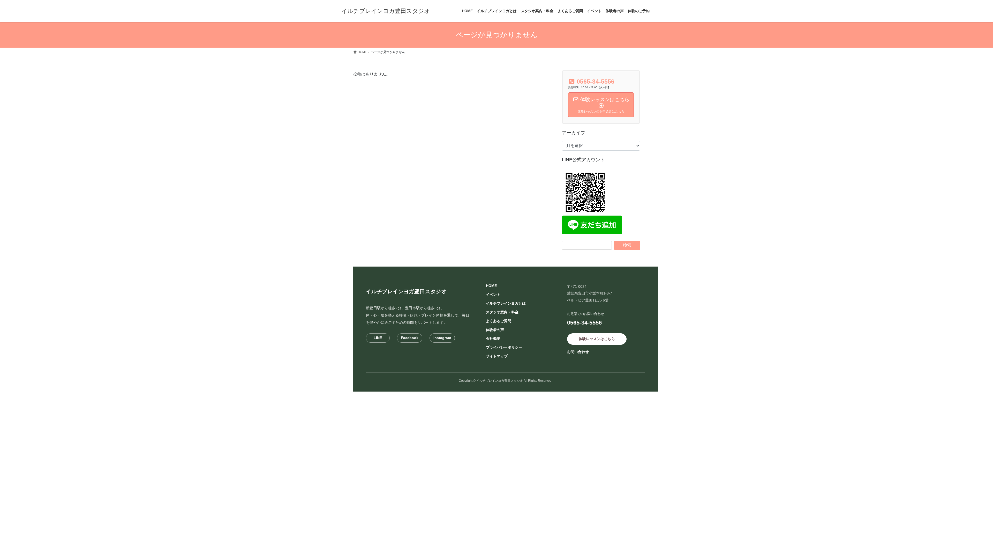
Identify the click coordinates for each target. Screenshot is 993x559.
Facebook (409, 338)
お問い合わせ (578, 352)
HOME (491, 286)
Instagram (442, 338)
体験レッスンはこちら (597, 339)
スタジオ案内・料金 (502, 312)
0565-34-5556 (584, 322)
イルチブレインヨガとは (506, 303)
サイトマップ (497, 356)
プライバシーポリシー (504, 347)
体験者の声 (495, 330)
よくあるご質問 (498, 321)
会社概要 (493, 338)
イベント (493, 294)
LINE (378, 338)
